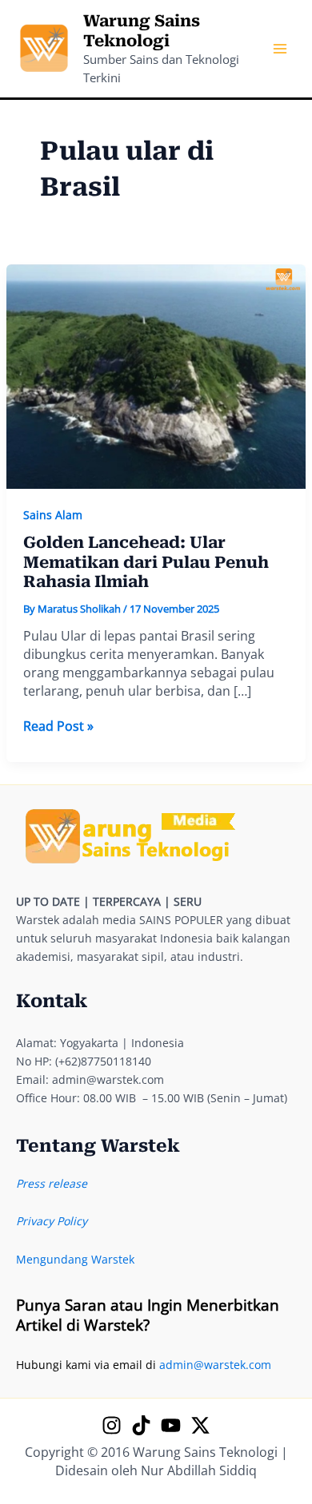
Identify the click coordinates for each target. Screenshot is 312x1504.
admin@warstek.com (215, 1364)
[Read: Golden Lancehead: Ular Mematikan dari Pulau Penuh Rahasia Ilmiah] (156, 375)
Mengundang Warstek (75, 1259)
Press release (51, 1183)
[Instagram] (112, 1425)
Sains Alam (52, 514)
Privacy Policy (51, 1220)
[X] (200, 1425)
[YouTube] (171, 1425)
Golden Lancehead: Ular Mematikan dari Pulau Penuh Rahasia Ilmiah (146, 562)
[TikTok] (141, 1425)
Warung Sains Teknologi (141, 30)
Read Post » (58, 726)
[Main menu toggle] (279, 49)
